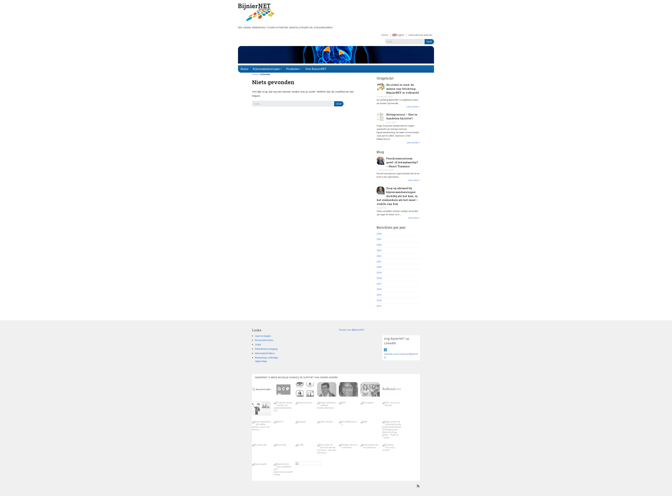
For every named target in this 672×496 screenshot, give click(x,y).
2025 (379, 239)
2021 (379, 261)
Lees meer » (414, 180)
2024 (379, 244)
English (400, 35)
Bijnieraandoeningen (266, 69)
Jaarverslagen (263, 335)
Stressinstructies (264, 340)
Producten (292, 69)
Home (384, 35)
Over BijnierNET (316, 69)
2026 (379, 233)
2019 (379, 272)
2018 (379, 278)
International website (420, 35)
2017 (379, 283)
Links (258, 344)
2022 (379, 255)
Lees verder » (413, 106)
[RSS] (418, 486)
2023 (379, 250)
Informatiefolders (265, 353)
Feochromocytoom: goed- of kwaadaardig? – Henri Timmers (402, 162)
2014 (379, 300)
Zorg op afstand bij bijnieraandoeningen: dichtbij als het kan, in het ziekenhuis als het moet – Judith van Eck (397, 196)
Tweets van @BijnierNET (351, 329)
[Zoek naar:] (405, 41)
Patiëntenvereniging (266, 348)
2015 (379, 294)
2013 (379, 306)
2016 (379, 289)
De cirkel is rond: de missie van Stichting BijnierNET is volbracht (402, 88)
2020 (379, 266)
